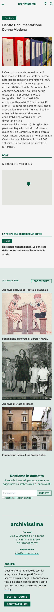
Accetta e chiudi (17, 604)
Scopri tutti (41, 281)
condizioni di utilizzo (23, 498)
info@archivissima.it (27, 553)
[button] (29, 184)
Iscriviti (44, 493)
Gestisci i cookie (17, 596)
